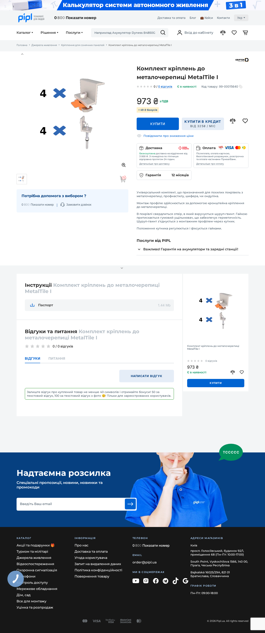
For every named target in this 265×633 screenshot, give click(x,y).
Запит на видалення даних (98, 564)
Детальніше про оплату (210, 163)
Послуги (73, 33)
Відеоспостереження (35, 564)
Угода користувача (91, 558)
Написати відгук (147, 376)
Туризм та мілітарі (32, 551)
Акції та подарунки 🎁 (36, 545)
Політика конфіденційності (98, 570)
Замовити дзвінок (79, 204)
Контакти (223, 17)
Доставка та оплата (171, 17)
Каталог (24, 33)
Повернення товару (92, 576)
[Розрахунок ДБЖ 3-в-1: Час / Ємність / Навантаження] (132, 5)
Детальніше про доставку (154, 163)
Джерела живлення (44, 45)
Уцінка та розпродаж (35, 607)
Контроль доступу (32, 583)
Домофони (26, 576)
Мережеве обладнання (37, 589)
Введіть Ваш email (36, 504)
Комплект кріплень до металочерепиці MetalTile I (213, 347)
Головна (22, 45)
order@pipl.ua (144, 562)
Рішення (48, 33)
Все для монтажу (31, 601)
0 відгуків (165, 86)
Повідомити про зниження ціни (168, 135)
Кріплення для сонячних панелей (82, 45)
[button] (22, 54)
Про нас (81, 545)
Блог (193, 17)
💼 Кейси (206, 17)
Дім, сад (24, 595)
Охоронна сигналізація (37, 570)
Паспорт (45, 305)
